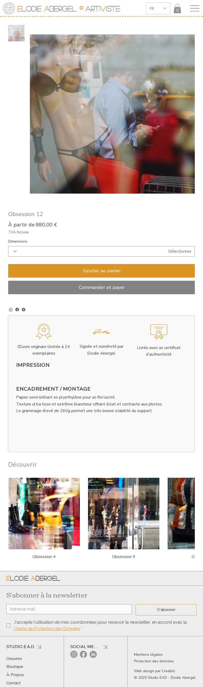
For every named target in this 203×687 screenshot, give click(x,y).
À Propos (15, 658)
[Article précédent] (15, 496)
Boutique (14, 650)
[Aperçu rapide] (44, 497)
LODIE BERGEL (46, 8)
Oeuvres (14, 642)
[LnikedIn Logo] (93, 637)
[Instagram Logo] (73, 637)
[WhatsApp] (10, 293)
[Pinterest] (23, 293)
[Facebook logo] (83, 637)
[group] (101, 502)
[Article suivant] (187, 496)
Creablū (168, 654)
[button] (177, 8)
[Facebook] (17, 293)
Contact (13, 666)
